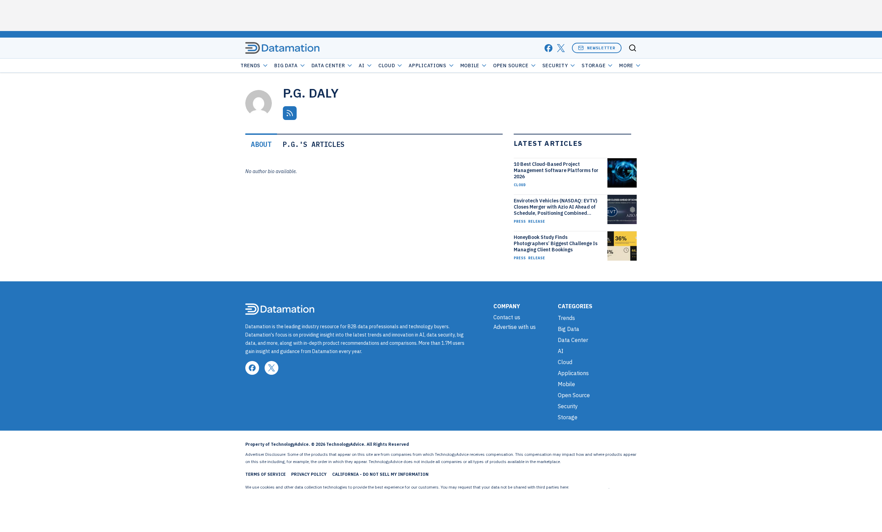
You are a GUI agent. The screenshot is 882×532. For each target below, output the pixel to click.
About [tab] (261, 144)
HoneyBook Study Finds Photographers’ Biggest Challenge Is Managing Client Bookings (555, 243)
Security (555, 65)
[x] (561, 48)
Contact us (506, 317)
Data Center (328, 65)
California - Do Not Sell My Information (380, 474)
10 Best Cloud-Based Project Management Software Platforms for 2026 (556, 170)
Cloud (386, 65)
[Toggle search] (632, 48)
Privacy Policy (309, 474)
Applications (427, 65)
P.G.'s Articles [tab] (314, 144)
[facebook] (548, 48)
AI (361, 65)
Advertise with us (514, 327)
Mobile (469, 65)
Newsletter (601, 47)
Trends (250, 65)
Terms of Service (265, 474)
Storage (593, 65)
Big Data (286, 65)
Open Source (511, 65)
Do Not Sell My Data (589, 487)
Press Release (529, 221)
